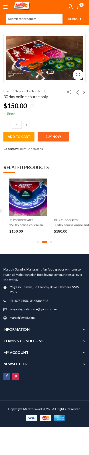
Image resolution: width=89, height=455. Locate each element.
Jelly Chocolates (33, 91)
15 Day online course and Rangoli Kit (29, 225)
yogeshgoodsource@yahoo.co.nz (33, 309)
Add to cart (19, 136)
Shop (18, 91)
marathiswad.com (22, 318)
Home (7, 91)
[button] (78, 75)
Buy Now (53, 136)
